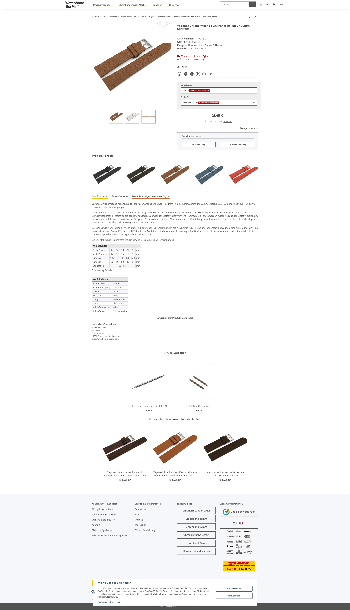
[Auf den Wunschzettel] (167, 25)
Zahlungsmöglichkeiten (104, 514)
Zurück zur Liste (100, 16)
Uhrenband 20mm (196, 526)
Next (254, 174)
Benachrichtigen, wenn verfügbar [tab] (151, 196)
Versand (228, 121)
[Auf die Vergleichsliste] (160, 25)
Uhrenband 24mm (196, 543)
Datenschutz (116, 602)
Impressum (102, 602)
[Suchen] (252, 4)
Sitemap (139, 519)
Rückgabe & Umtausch (103, 509)
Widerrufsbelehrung (145, 530)
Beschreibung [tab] (100, 196)
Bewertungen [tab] (120, 196)
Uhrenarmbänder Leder (196, 510)
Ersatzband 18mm (196, 518)
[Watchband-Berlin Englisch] (235, 523)
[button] (182, 67)
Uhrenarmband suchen (196, 551)
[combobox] (219, 90)
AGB (137, 514)
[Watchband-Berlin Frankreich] (241, 523)
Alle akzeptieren (234, 588)
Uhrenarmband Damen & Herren (205, 45)
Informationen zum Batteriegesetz (109, 535)
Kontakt (96, 524)
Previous (96, 174)
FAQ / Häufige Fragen (102, 530)
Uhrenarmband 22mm (196, 534)
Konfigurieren (234, 596)
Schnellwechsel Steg (237, 144)
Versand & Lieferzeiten (103, 519)
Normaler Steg (198, 144)
